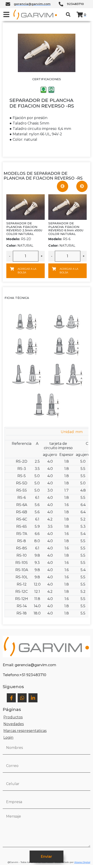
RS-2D (18, 239)
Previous (62, 186)
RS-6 (59, 239)
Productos (13, 717)
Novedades (13, 724)
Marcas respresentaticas (24, 731)
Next (82, 186)
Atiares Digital (82, 862)
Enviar (46, 856)
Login (8, 737)
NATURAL (19, 246)
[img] (6, 14)
